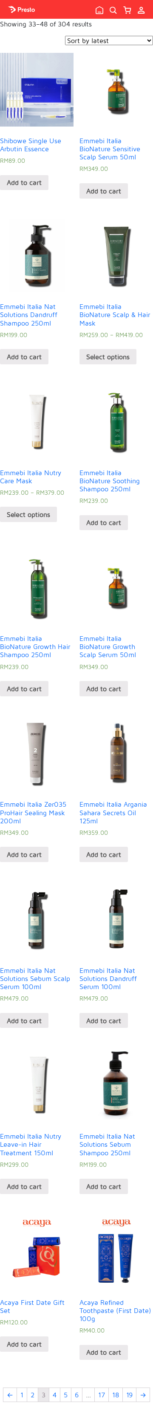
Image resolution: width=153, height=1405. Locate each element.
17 (101, 1395)
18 (115, 1395)
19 (129, 1395)
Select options (108, 357)
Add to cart (24, 182)
